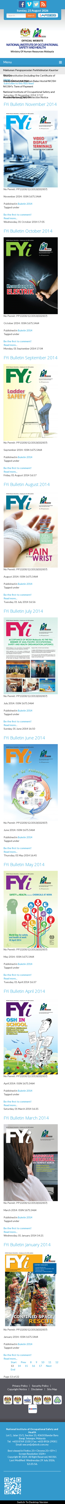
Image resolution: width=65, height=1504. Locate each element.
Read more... (10, 218)
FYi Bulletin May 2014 (24, 864)
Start (14, 1362)
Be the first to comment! (18, 214)
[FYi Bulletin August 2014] (31, 528)
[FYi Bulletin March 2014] (31, 1162)
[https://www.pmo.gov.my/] (17, 1399)
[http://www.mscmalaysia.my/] (27, 1399)
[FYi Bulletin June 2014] (31, 782)
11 (49, 1362)
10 (42, 1362)
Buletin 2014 (25, 203)
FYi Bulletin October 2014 (28, 231)
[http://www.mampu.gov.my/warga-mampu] (32, 1408)
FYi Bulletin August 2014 (27, 484)
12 (56, 1362)
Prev (23, 1362)
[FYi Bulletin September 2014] (31, 402)
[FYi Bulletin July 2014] (31, 655)
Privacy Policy (20, 1386)
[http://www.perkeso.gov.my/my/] (57, 1399)
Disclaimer (37, 1389)
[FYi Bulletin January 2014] (31, 1289)
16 (33, 1365)
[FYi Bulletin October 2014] (31, 275)
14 (19, 1365)
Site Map (52, 1389)
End (13, 1369)
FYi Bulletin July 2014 (23, 611)
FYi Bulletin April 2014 (24, 991)
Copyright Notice (17, 1389)
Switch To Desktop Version (32, 1502)
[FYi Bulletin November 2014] (31, 148)
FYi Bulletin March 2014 (26, 1118)
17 (40, 1365)
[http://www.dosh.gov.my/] (47, 1399)
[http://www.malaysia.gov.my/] (7, 1399)
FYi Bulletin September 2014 (30, 358)
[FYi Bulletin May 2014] (31, 909)
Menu (7, 62)
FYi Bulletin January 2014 (27, 1245)
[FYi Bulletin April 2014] (31, 1035)
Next (49, 1365)
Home (7, 79)
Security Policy (40, 1386)
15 (26, 1365)
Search (31, 15)
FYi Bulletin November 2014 (30, 104)
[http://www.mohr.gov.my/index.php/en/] (37, 1399)
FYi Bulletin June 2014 (24, 738)
